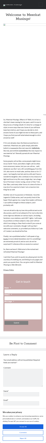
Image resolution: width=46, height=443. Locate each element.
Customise (23, 432)
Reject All (23, 438)
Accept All (23, 427)
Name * (7, 288)
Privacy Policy (8, 270)
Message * (9, 302)
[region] (23, 426)
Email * (8, 295)
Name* (6, 391)
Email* (5, 400)
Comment (7, 368)
